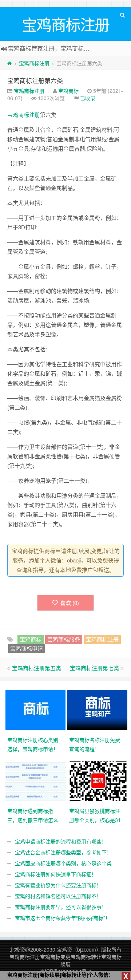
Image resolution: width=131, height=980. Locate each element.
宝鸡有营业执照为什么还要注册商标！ (58, 885)
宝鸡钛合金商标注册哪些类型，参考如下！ (63, 852)
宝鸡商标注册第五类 (36, 668)
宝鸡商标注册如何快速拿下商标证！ (55, 874)
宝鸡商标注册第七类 (94, 668)
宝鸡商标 (68, 90)
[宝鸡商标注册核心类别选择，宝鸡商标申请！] (36, 709)
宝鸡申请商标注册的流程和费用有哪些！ (61, 841)
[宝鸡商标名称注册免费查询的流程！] (98, 709)
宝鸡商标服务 (63, 639)
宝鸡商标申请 (26, 648)
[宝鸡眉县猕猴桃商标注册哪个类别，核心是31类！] (98, 780)
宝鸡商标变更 (55, 956)
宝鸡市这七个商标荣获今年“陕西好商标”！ (62, 917)
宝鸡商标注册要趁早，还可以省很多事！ (61, 906)
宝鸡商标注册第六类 (35, 80)
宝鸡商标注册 (34, 63)
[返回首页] (9, 63)
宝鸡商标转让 (86, 956)
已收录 (87, 98)
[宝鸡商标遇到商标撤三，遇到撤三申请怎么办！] (36, 780)
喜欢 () (69, 602)
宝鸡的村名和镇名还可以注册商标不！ (58, 896)
